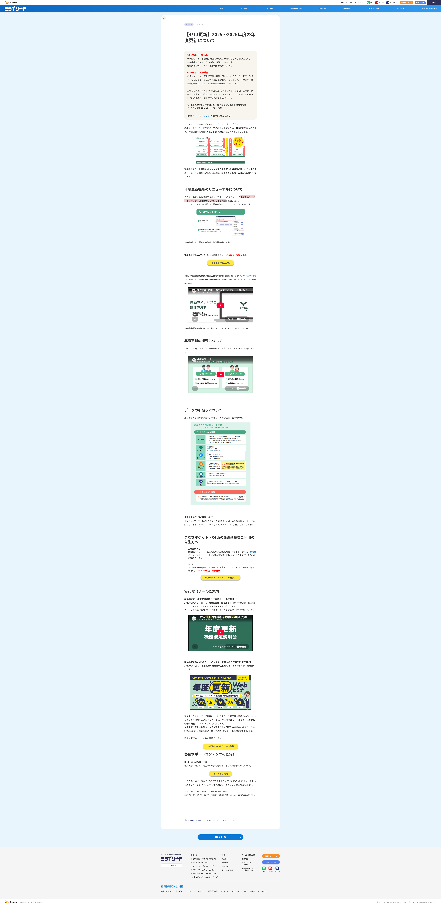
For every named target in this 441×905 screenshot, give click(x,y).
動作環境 (245, 859)
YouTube (381, 3)
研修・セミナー (296, 8)
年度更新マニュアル (220, 262)
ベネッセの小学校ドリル (251, 891)
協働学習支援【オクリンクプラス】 (204, 859)
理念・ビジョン (346, 2)
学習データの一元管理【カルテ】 (203, 870)
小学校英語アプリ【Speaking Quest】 (205, 877)
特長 (221, 8)
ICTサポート (202, 891)
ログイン (435, 3)
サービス (358, 2)
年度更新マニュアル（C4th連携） (220, 577)
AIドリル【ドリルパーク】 (200, 862)
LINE (371, 3)
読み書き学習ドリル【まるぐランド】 (204, 873)
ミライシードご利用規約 (247, 863)
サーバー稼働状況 (428, 8)
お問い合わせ (420, 3)
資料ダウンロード (406, 3)
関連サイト (400, 8)
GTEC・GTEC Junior (233, 891)
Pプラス (222, 891)
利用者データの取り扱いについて (248, 869)
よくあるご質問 (373, 8)
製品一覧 (244, 8)
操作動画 (322, 8)
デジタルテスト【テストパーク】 (203, 866)
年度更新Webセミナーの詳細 (220, 746)
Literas (263, 891)
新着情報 (346, 8)
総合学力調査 (212, 891)
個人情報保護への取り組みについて (395, 902)
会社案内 (378, 902)
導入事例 (269, 8)
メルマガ (392, 3)
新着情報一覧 (220, 837)
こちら (207, 65)
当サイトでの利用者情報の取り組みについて (422, 902)
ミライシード (191, 891)
